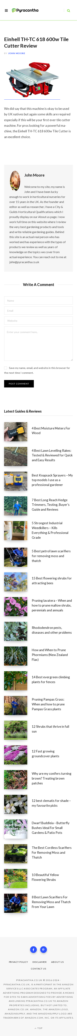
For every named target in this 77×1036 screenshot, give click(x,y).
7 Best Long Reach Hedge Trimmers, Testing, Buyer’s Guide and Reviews (51, 505)
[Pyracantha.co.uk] (27, 10)
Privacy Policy (18, 962)
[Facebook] (33, 949)
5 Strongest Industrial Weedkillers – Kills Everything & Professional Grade (50, 530)
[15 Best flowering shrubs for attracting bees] (18, 581)
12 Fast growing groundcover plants (45, 753)
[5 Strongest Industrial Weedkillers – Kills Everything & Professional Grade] (18, 531)
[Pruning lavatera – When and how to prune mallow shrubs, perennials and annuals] (18, 606)
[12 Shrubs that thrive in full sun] (18, 730)
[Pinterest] (43, 949)
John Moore (16, 53)
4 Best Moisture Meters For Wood (51, 430)
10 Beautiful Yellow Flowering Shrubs (45, 877)
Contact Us (38, 968)
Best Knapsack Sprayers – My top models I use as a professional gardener (52, 480)
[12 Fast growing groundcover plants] (18, 755)
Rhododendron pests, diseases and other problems (52, 630)
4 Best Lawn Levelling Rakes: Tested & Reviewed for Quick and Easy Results (52, 455)
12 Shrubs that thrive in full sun (50, 729)
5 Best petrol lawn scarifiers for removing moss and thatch (51, 556)
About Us (57, 962)
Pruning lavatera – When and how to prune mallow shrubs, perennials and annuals (52, 605)
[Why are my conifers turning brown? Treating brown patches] (18, 779)
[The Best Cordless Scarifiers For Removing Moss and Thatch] (18, 853)
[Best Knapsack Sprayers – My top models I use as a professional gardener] (18, 481)
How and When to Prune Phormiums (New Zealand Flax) (50, 655)
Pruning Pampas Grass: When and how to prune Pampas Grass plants (48, 704)
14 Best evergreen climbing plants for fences (51, 679)
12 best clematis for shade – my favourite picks (51, 803)
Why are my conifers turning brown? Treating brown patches (51, 778)
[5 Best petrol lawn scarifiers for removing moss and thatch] (18, 557)
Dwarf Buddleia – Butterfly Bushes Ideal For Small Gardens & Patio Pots (51, 828)
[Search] (67, 10)
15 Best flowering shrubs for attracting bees (52, 580)
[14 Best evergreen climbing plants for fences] (18, 680)
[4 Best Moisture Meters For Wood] (18, 431)
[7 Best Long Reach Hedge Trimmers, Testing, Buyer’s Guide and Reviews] (18, 505)
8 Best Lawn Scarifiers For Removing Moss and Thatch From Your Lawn (51, 902)
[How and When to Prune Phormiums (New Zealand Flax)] (18, 656)
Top (39, 1028)
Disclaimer (40, 962)
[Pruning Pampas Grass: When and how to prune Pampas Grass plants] (18, 705)
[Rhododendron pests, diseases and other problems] (18, 631)
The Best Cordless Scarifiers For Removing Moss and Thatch (52, 852)
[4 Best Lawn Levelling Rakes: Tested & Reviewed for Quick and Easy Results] (18, 456)
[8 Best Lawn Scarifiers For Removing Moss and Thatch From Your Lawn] (18, 903)
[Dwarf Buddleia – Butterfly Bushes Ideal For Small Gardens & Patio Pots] (18, 829)
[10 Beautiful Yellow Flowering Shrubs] (18, 878)
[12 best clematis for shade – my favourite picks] (18, 804)
